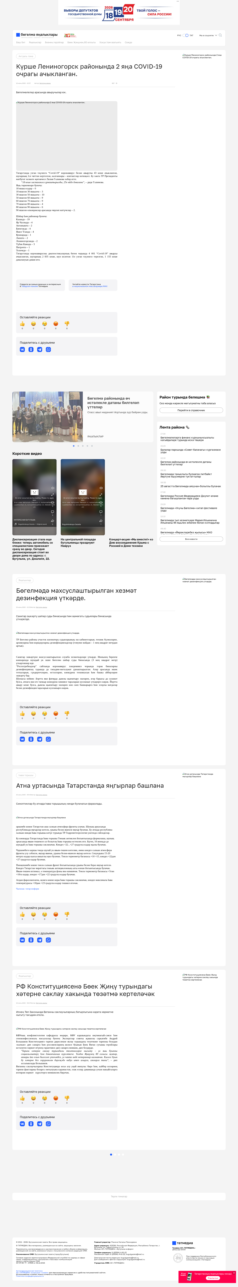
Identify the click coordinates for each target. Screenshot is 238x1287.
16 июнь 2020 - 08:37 (23, 1003)
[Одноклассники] (31, 349)
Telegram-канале (29, 286)
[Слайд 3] (83, 446)
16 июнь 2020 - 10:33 (23, 607)
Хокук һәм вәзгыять (110, 42)
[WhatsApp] (48, 349)
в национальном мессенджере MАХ (89, 286)
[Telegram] (39, 349)
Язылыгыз (213, 1278)
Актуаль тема (26, 56)
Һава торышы (26, 775)
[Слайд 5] (92, 446)
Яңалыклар (35, 42)
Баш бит (20, 42)
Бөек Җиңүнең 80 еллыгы (81, 42)
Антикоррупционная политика (29, 1271)
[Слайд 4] (87, 446)
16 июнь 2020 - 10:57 (23, 83)
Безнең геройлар (54, 42)
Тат (191, 35)
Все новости (191, 539)
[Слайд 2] (78, 446)
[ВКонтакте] (22, 349)
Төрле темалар (119, 1196)
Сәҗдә (128, 42)
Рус (179, 35)
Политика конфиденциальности (30, 1276)
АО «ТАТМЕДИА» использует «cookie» (32, 1272)
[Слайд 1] (73, 446)
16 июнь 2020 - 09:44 (23, 795)
